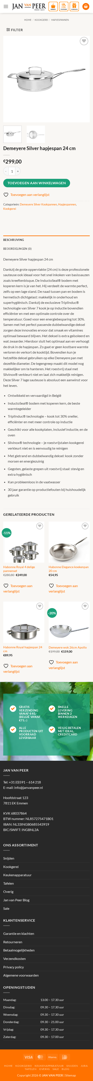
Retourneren (12, 942)
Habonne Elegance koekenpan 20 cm (69, 569)
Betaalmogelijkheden (19, 950)
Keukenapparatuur (17, 875)
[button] (5, 6)
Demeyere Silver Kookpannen (38, 204)
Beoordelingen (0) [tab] (17, 248)
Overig (8, 891)
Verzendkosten (14, 958)
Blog (65, 1069)
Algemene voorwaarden (21, 975)
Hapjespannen (60, 19)
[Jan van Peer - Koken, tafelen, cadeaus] (45, 6)
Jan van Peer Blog (16, 900)
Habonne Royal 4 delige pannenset (19, 569)
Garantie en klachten (18, 933)
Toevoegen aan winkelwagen (37, 183)
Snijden (8, 858)
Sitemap (70, 1075)
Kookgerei (41, 19)
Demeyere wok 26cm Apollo (68, 647)
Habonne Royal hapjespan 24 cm (22, 649)
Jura (84, 1065)
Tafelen (8, 883)
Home (27, 19)
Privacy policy (13, 967)
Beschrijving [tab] (13, 240)
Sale (6, 908)
